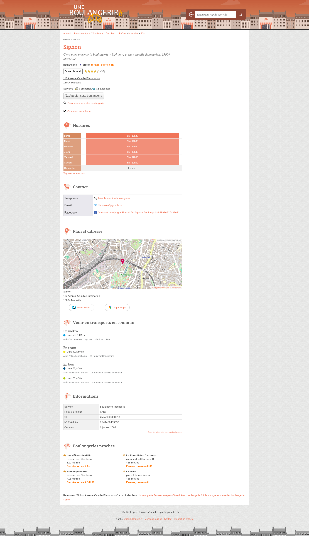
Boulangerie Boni (77, 471)
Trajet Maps (119, 307)
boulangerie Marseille (217, 495)
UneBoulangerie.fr (102, 14)
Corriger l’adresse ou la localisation (166, 288)
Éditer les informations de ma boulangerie (165, 432)
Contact (168, 519)
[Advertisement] (216, 63)
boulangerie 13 (195, 495)
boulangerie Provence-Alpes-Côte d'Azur (162, 495)
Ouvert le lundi (73, 71)
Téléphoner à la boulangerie (114, 198)
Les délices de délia (79, 455)
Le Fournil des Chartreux (141, 455)
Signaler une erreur (74, 173)
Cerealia (131, 471)
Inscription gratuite (183, 519)
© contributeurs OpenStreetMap (169, 241)
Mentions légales (153, 519)
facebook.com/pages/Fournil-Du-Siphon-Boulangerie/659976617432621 (139, 212)
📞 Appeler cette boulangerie (83, 95)
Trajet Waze (83, 307)
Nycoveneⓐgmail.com (110, 205)
